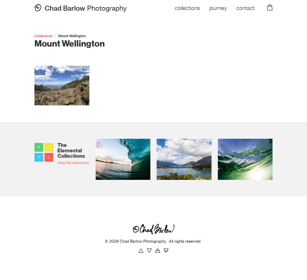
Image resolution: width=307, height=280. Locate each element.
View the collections (73, 163)
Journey (218, 8)
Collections (187, 8)
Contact (245, 8)
